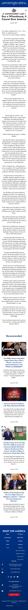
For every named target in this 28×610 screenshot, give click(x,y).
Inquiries (20, 544)
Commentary (7, 537)
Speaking (20, 547)
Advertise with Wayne (20, 550)
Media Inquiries (20, 556)
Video (7, 541)
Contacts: (14, 561)
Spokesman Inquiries (20, 553)
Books (7, 547)
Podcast (20, 541)
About (7, 534)
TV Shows (20, 534)
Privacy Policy (20, 559)
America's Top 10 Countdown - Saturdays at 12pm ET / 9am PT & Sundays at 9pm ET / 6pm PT (14, 4)
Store (7, 544)
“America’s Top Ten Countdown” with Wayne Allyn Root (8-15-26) (14, 405)
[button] (26, 10)
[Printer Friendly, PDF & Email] (21, 31)
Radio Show (20, 537)
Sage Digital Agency (17, 605)
